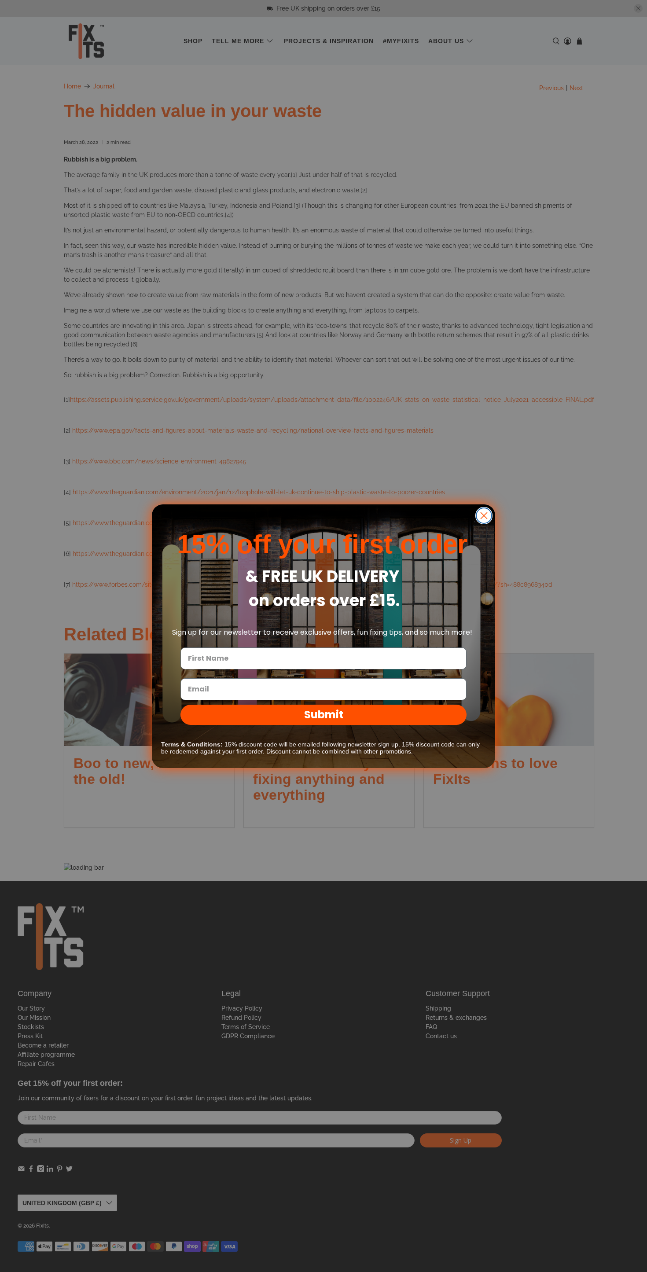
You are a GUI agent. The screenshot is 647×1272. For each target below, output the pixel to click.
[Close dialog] (484, 515)
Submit (323, 714)
